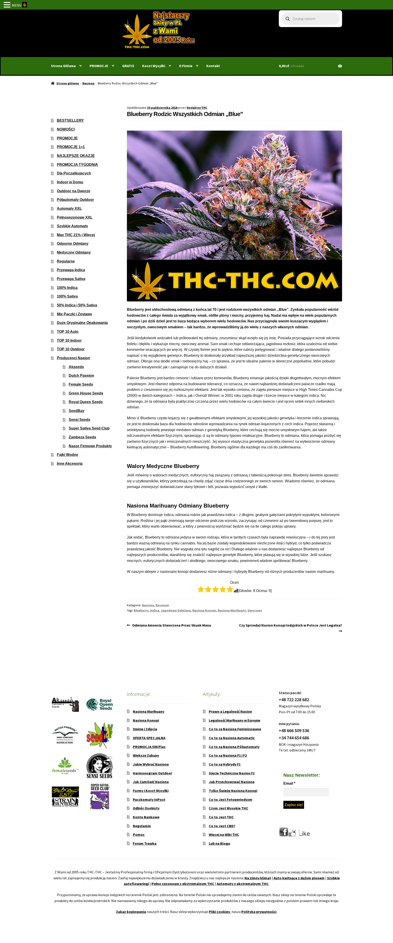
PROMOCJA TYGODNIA (77, 165)
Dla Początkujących (74, 173)
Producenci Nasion (73, 358)
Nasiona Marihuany (232, 610)
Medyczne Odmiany (74, 252)
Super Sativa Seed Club (89, 428)
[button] (8, 5)
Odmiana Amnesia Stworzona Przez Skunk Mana (171, 625)
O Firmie (185, 65)
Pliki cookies (219, 911)
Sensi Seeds (79, 420)
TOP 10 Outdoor (71, 349)
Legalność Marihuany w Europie (234, 720)
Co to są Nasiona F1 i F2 (228, 755)
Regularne (66, 261)
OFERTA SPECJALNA (149, 738)
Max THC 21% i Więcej (76, 235)
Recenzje (162, 605)
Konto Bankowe (146, 817)
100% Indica (67, 288)
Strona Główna (63, 65)
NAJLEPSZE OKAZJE (76, 156)
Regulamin (142, 826)
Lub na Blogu (219, 843)
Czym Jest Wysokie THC (228, 808)
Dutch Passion (81, 375)
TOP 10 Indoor (69, 340)
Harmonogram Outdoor (152, 773)
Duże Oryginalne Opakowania (82, 323)
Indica (154, 610)
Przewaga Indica (71, 270)
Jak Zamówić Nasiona (151, 781)
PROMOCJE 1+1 (71, 147)
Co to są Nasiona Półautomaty (234, 746)
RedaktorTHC (197, 108)
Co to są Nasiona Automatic (232, 738)
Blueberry (141, 610)
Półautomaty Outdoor (75, 200)
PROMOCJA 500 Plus (149, 746)
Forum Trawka (144, 843)
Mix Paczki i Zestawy (74, 314)
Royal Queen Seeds (86, 402)
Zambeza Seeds (82, 437)
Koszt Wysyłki (153, 65)
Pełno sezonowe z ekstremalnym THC (182, 883)
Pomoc (139, 834)
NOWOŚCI (66, 129)
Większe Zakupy (146, 755)
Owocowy (254, 610)
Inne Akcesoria (70, 463)
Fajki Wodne (67, 455)
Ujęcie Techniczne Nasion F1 (232, 773)
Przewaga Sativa (71, 279)
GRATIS (128, 65)
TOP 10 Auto (67, 332)
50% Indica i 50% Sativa (77, 305)
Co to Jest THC (221, 817)
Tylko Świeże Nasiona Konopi (233, 790)
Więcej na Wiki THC (224, 834)
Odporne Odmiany (72, 243)
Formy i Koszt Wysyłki (151, 790)
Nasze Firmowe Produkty (90, 446)
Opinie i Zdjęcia (145, 729)
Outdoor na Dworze (73, 191)
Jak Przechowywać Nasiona (231, 781)
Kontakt (213, 65)
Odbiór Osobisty (146, 808)
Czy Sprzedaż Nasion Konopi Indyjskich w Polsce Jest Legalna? (290, 628)
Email (289, 783)
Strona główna (67, 83)
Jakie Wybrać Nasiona (151, 764)
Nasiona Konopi (204, 610)
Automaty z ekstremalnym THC (243, 883)
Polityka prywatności (258, 911)
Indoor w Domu (70, 182)
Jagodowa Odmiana (176, 610)
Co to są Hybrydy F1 (225, 764)
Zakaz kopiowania (131, 911)
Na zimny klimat (257, 878)
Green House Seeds (86, 393)
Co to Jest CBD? (222, 826)
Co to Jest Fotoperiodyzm (230, 799)
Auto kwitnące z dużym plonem (299, 878)
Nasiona (88, 83)
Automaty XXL (69, 208)
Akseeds (76, 367)
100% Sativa (67, 296)
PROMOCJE (99, 65)
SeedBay (76, 411)
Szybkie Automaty (72, 226)
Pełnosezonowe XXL (75, 217)
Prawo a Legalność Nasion (230, 711)
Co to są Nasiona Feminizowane (235, 729)
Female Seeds (81, 384)
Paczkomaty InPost (149, 799)
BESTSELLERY (70, 120)
